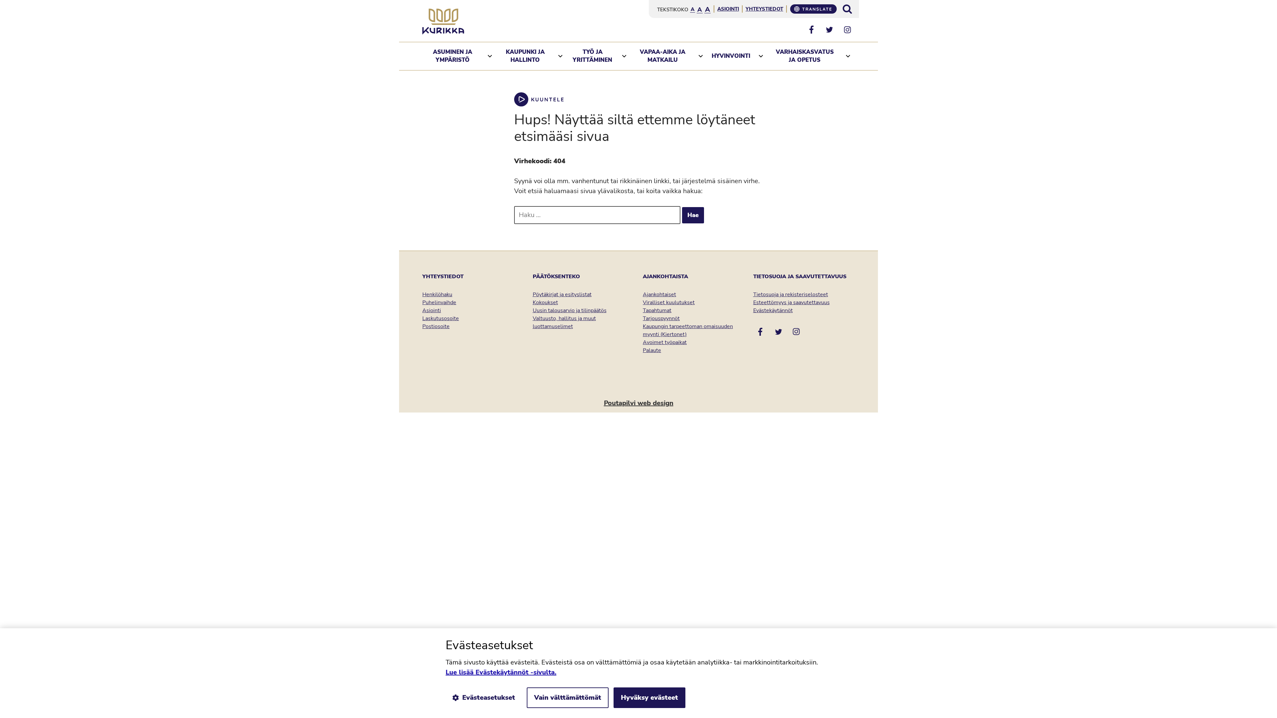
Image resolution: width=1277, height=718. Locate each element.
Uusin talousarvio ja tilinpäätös (570, 310)
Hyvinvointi (731, 56)
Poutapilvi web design (638, 403)
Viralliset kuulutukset (669, 302)
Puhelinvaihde (439, 302)
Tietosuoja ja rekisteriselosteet (790, 294)
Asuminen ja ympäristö (452, 56)
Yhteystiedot (764, 9)
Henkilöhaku (437, 294)
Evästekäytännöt (773, 310)
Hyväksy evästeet (649, 697)
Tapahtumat (657, 310)
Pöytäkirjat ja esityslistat (562, 294)
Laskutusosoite (440, 318)
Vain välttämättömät (567, 697)
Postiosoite (436, 326)
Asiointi (728, 9)
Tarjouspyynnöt (661, 318)
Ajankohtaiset (659, 294)
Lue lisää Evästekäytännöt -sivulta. (501, 672)
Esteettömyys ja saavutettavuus (791, 302)
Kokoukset (545, 302)
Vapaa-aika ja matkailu (662, 56)
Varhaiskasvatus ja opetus (805, 56)
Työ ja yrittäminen (592, 56)
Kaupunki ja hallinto (525, 56)
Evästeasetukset (488, 697)
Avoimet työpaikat (665, 342)
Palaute (652, 350)
